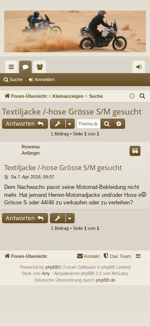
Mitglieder (41, 68)
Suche (16, 79)
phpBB (52, 267)
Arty (46, 273)
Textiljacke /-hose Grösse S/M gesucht (72, 111)
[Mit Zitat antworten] (135, 151)
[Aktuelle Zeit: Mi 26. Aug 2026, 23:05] (132, 96)
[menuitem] (142, 96)
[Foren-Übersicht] (75, 31)
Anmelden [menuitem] (140, 68)
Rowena (31, 146)
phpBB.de (105, 280)
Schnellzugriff (13, 68)
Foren (27, 68)
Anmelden (45, 79)
